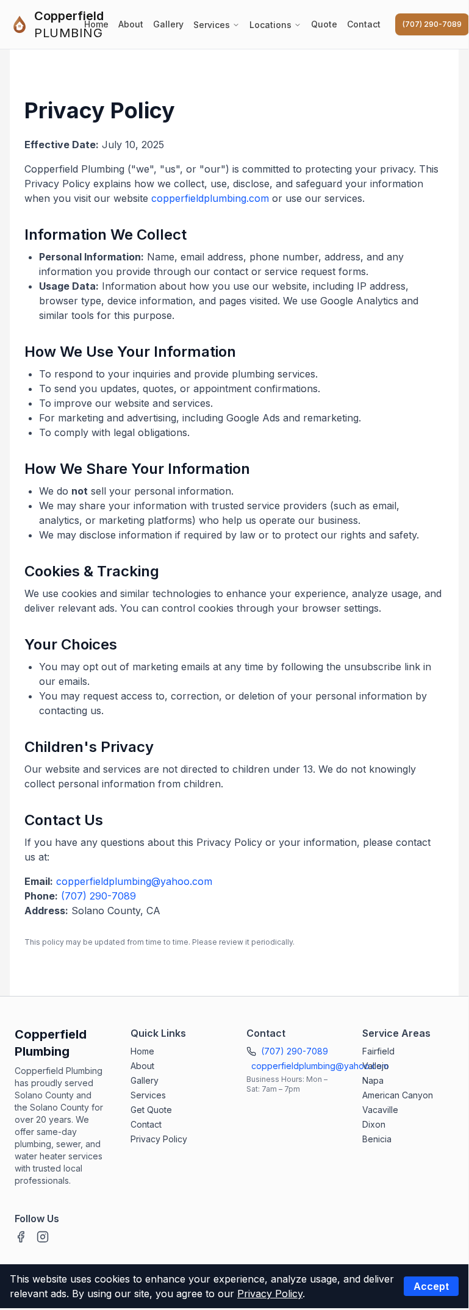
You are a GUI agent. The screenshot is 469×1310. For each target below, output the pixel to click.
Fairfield (378, 1051)
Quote (324, 24)
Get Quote (151, 1109)
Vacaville (380, 1109)
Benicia (377, 1139)
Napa (373, 1080)
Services (211, 25)
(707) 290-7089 (432, 24)
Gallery (168, 24)
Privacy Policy (159, 1139)
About (130, 24)
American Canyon (397, 1095)
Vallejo (375, 1066)
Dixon (373, 1124)
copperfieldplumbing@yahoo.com (134, 881)
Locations (270, 25)
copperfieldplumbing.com (210, 198)
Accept (431, 1286)
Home (96, 24)
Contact (364, 24)
